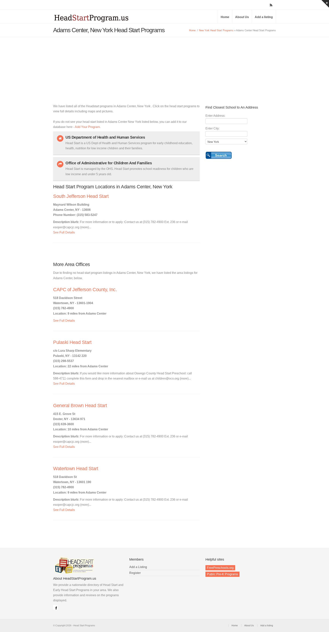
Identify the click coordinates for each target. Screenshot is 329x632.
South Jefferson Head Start (81, 196)
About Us (242, 17)
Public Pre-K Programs (222, 574)
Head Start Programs (98, 18)
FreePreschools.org (220, 567)
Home (225, 17)
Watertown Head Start (75, 468)
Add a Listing (138, 567)
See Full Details (64, 232)
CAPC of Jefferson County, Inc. (85, 289)
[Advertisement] (164, 65)
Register (135, 572)
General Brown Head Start (80, 405)
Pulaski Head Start (72, 342)
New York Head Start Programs (216, 30)
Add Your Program (87, 127)
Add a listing (264, 17)
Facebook (55, 607)
